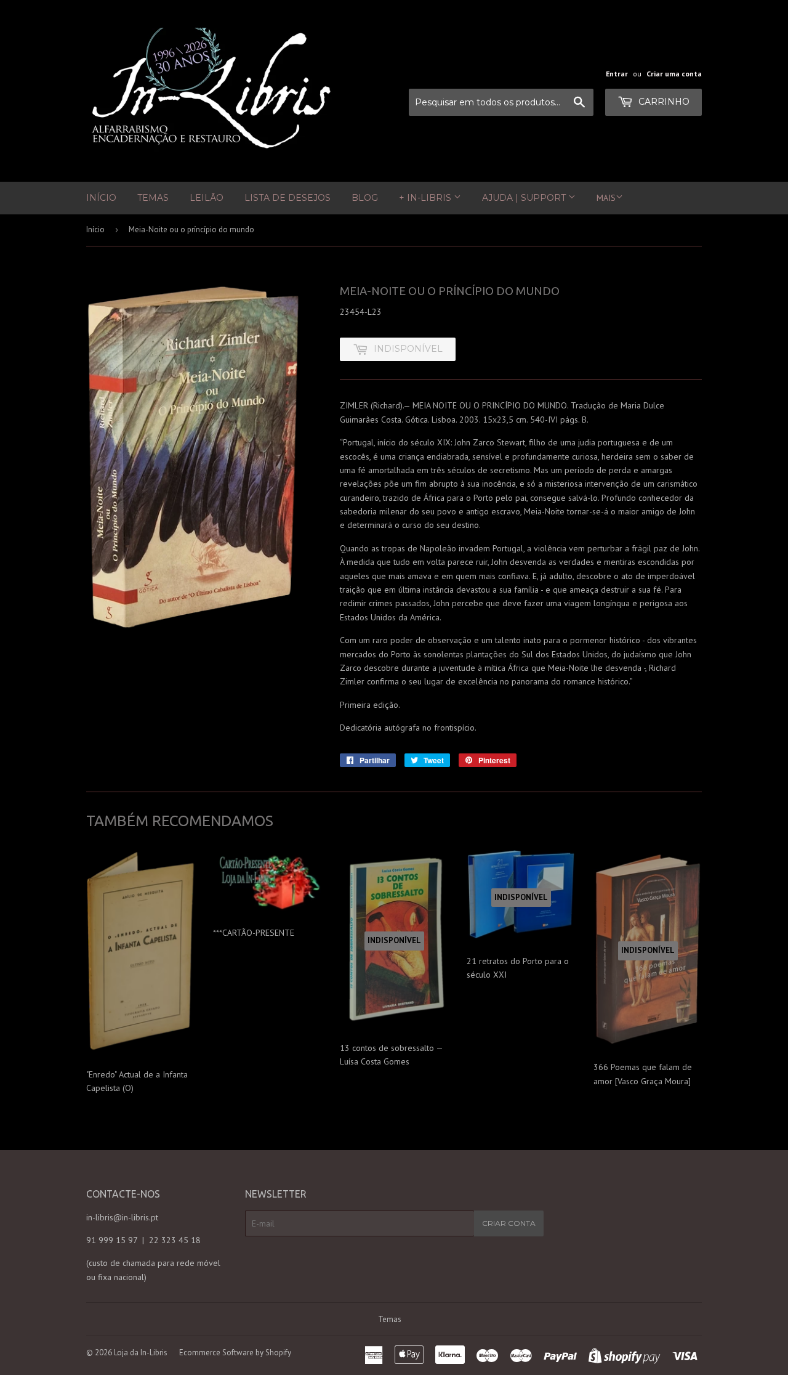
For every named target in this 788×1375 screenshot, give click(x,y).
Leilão (206, 197)
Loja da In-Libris (140, 1352)
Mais (606, 197)
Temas (153, 197)
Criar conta (509, 1223)
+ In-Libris (426, 197)
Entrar (617, 73)
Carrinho (663, 101)
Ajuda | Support (525, 197)
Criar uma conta (674, 73)
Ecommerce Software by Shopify (235, 1352)
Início (101, 197)
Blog (365, 197)
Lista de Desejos (287, 197)
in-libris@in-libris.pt (122, 1217)
